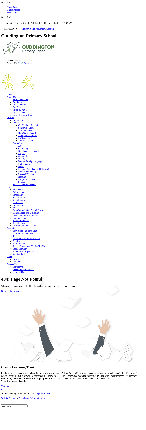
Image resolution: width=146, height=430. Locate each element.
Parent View (12, 12)
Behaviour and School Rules (25, 215)
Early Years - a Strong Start (25, 231)
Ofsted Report (13, 10)
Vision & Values (20, 110)
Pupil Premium (19, 243)
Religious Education (27, 179)
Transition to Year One (23, 233)
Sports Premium (20, 249)
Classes (16, 122)
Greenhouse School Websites (32, 398)
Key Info (11, 236)
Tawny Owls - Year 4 (27, 135)
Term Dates (18, 202)
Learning (11, 117)
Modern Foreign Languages (30, 161)
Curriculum (18, 143)
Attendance (18, 189)
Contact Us (12, 264)
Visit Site (5, 386)
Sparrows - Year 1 (26, 128)
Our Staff (17, 107)
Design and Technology (29, 151)
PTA (15, 207)
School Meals (19, 197)
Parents (10, 187)
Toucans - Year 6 (25, 140)
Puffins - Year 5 (25, 138)
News (9, 256)
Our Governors (19, 104)
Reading (22, 177)
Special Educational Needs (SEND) (29, 246)
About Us (11, 97)
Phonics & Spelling (27, 171)
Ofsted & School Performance (26, 238)
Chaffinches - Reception (29, 125)
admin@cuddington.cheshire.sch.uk (38, 29)
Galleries (17, 261)
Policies (16, 241)
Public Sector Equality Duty (25, 251)
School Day (18, 195)
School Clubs (19, 223)
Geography (23, 156)
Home (9, 94)
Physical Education (27, 174)
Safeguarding (19, 254)
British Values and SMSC (24, 184)
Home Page (12, 7)
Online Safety (19, 192)
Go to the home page (10, 291)
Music (21, 166)
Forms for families (21, 220)
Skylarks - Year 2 (26, 130)
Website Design (8, 398)
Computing (23, 148)
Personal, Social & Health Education (34, 169)
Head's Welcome (20, 99)
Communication (20, 218)
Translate (28, 63)
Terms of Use (19, 272)
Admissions (18, 102)
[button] (13, 17)
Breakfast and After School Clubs (28, 210)
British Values (19, 112)
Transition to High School (24, 225)
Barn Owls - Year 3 (27, 133)
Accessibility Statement (23, 269)
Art (19, 146)
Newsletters (18, 259)
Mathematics (24, 164)
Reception (11, 228)
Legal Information (43, 393)
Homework (18, 120)
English (21, 153)
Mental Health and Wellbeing (26, 213)
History (21, 158)
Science (21, 182)
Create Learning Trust (22, 115)
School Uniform (20, 200)
